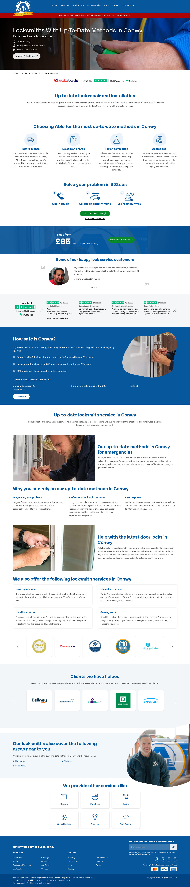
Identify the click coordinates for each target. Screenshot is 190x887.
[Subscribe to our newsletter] (173, 847)
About (15, 861)
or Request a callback (95, 219)
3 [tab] (96, 287)
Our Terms (45, 865)
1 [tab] (92, 287)
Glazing (71, 869)
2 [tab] (94, 287)
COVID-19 (45, 861)
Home (15, 73)
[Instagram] (163, 859)
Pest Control (73, 861)
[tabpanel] (95, 275)
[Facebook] (157, 859)
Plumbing (71, 858)
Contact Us (17, 869)
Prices (59, 234)
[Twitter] (169, 859)
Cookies (44, 869)
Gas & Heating (102, 858)
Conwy (34, 73)
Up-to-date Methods (50, 73)
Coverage (45, 858)
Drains (98, 865)
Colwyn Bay (20, 766)
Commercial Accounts (22, 865)
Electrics (99, 861)
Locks (24, 73)
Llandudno (20, 761)
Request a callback (25, 56)
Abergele (68, 761)
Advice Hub (17, 858)
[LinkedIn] (175, 859)
